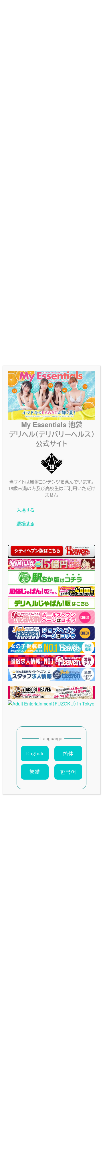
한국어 (68, 772)
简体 (68, 754)
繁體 (34, 772)
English (34, 753)
